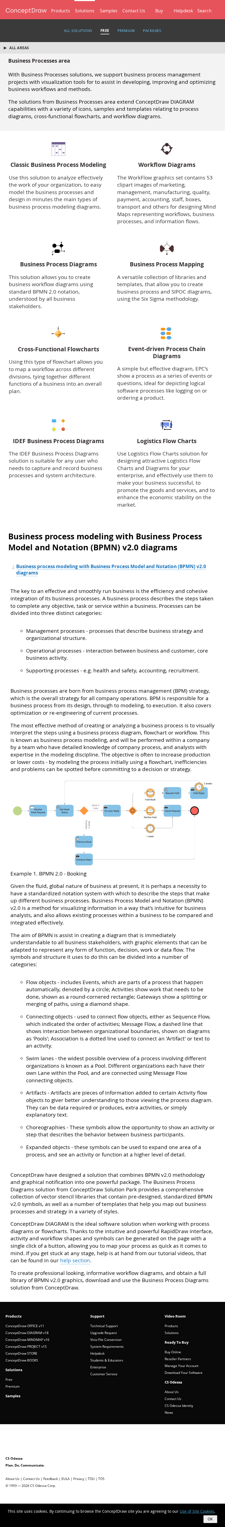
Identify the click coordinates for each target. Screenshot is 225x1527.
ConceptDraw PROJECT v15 (26, 1346)
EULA (65, 1478)
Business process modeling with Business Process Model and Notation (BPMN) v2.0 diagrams (111, 569)
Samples (108, 11)
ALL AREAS (19, 47)
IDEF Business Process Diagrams (58, 441)
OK (210, 1519)
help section (75, 1260)
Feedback (50, 1478)
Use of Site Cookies (197, 1511)
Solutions (84, 11)
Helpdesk (183, 11)
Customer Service (103, 1374)
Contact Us (133, 11)
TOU (91, 1478)
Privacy (78, 1478)
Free (8, 1379)
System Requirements (107, 1346)
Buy (159, 11)
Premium (12, 1386)
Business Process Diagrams (58, 264)
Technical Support (104, 1326)
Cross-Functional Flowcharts (58, 349)
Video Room (175, 1316)
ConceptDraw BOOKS (21, 1360)
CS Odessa (173, 1382)
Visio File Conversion (106, 1339)
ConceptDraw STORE (21, 1353)
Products (60, 11)
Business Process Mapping (167, 264)
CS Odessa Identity (179, 1405)
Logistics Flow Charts (166, 441)
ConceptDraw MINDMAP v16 (27, 1339)
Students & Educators (106, 1360)
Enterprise (98, 1367)
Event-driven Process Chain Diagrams (167, 353)
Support (97, 1316)
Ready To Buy (177, 1342)
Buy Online (173, 1352)
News (169, 1412)
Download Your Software (184, 1372)
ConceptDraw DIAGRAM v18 (27, 1332)
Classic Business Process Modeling (58, 165)
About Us (172, 1392)
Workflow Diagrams (166, 165)
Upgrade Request (103, 1332)
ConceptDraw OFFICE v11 (24, 1326)
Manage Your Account (181, 1365)
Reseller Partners (178, 1359)
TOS (101, 1478)
